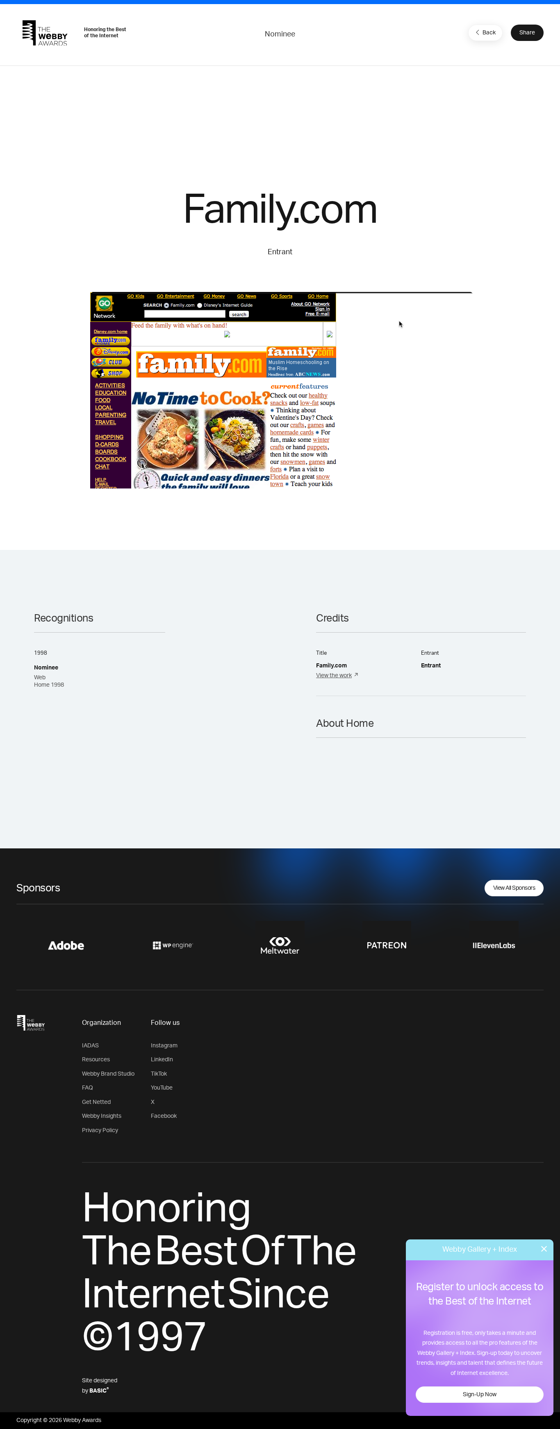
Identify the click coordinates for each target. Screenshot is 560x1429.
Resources (96, 1060)
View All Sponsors (514, 888)
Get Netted (96, 1102)
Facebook (164, 1116)
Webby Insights (101, 1116)
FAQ (87, 1088)
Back (489, 33)
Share (527, 33)
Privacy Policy (100, 1130)
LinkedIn (162, 1060)
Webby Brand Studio (108, 1074)
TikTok (159, 1074)
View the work (334, 675)
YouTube (162, 1088)
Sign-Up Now (479, 1394)
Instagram (164, 1046)
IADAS (90, 1046)
